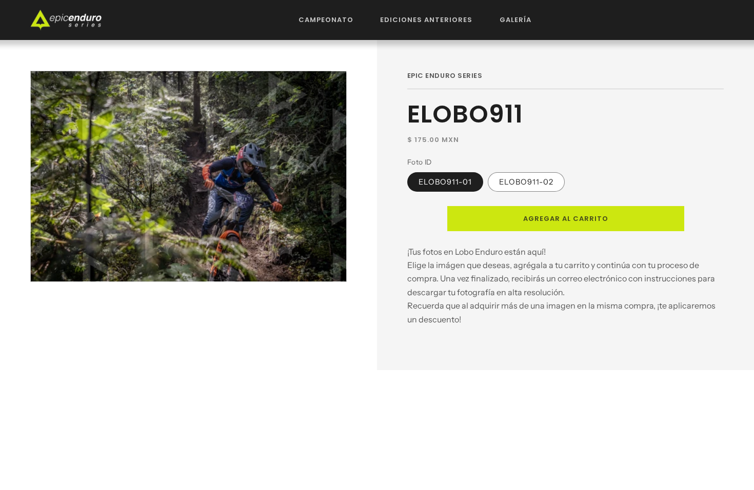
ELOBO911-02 (526, 182)
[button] (326, 20)
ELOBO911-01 (445, 182)
